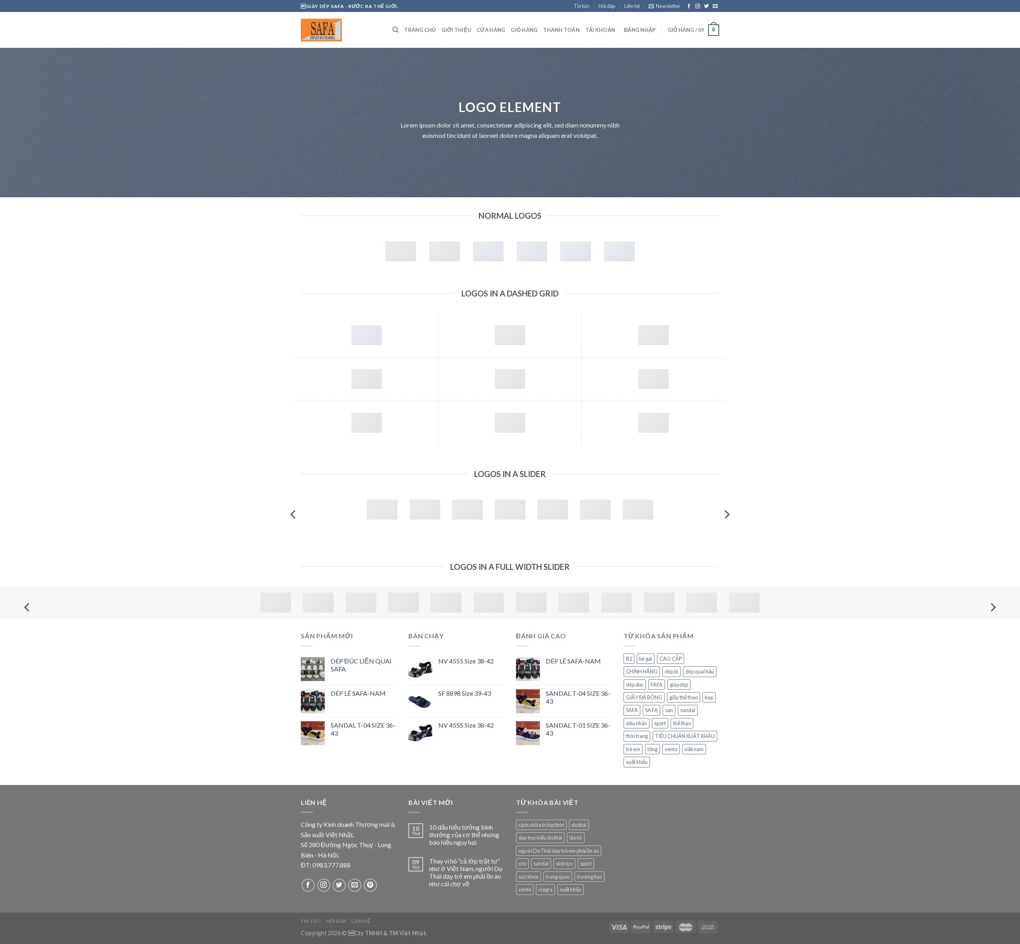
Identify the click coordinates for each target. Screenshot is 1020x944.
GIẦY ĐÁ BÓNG (644, 697)
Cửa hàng (491, 30)
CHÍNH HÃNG (641, 671)
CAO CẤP (670, 659)
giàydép (679, 684)
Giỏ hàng (524, 30)
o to (522, 863)
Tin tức (582, 6)
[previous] (293, 514)
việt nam (694, 749)
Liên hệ (632, 6)
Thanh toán (561, 30)
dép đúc (634, 684)
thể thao (682, 723)
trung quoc (558, 876)
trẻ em (633, 749)
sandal (687, 710)
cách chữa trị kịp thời (541, 825)
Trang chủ (419, 30)
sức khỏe (528, 876)
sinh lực (564, 863)
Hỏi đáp (606, 6)
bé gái (645, 659)
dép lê (671, 671)
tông (652, 749)
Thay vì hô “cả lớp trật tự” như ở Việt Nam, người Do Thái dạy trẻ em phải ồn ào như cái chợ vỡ (465, 872)
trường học (589, 876)
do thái (578, 825)
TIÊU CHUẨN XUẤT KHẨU (685, 736)
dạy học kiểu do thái (540, 837)
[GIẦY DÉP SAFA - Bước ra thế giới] (341, 30)
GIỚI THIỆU (456, 30)
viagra (545, 889)
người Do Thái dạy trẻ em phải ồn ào (558, 851)
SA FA (651, 710)
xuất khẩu (636, 762)
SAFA (632, 710)
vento (671, 749)
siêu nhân (636, 723)
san (669, 710)
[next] (726, 514)
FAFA (657, 684)
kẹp (709, 697)
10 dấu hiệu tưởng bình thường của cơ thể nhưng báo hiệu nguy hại (464, 834)
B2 (629, 659)
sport (660, 723)
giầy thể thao (683, 697)
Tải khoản (600, 30)
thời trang (637, 736)
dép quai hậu (699, 671)
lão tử (575, 837)
